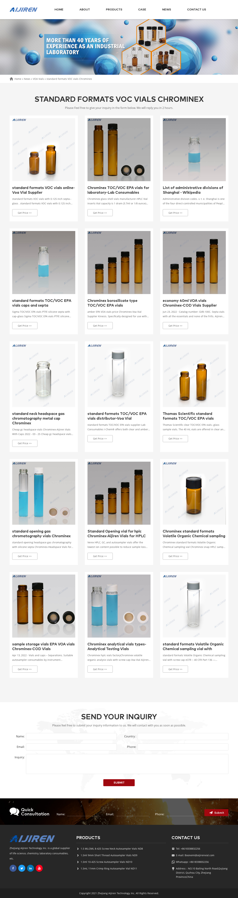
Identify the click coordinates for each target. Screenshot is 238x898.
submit (119, 782)
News (166, 9)
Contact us (196, 9)
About (84, 9)
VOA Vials (38, 78)
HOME (59, 9)
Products (114, 9)
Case (142, 9)
